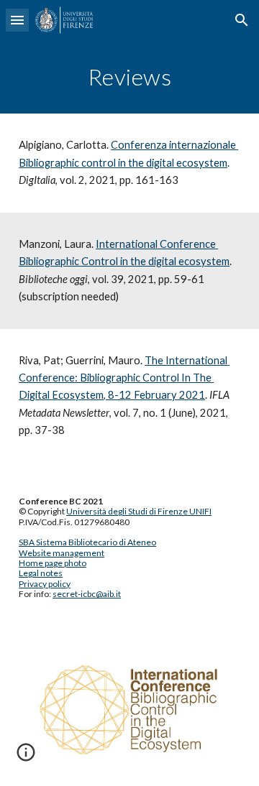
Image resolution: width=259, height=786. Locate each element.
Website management (61, 552)
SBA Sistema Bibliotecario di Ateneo (87, 542)
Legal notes (41, 573)
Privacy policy (45, 583)
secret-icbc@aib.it (87, 593)
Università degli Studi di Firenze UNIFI (139, 511)
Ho (24, 563)
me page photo (58, 563)
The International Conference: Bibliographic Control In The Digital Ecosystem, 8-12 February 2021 (124, 378)
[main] (129, 76)
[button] (17, 20)
